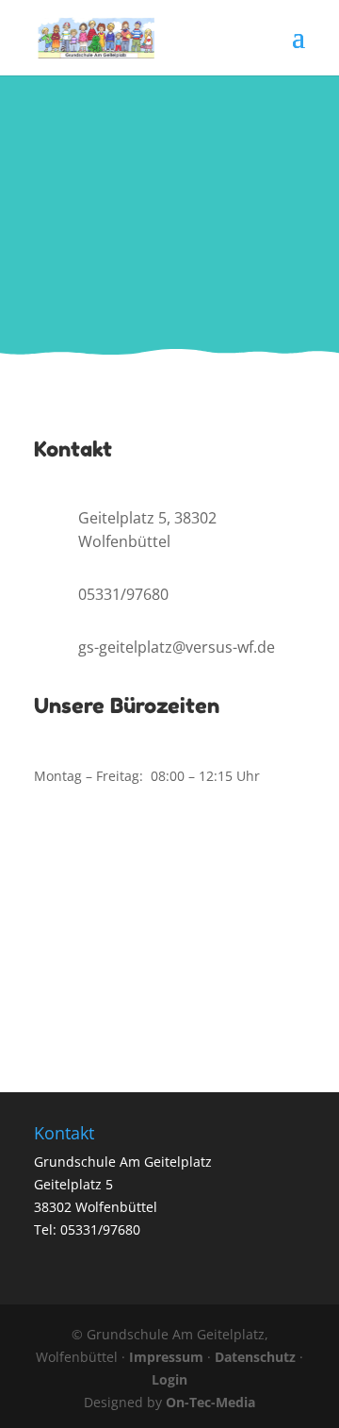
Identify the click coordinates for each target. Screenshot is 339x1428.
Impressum (166, 1357)
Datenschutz (255, 1357)
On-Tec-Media (210, 1402)
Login (169, 1379)
